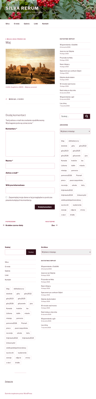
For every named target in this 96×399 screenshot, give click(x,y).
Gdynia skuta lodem (67, 77)
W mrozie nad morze (67, 84)
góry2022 (82, 146)
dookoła (64, 146)
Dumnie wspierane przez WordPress (18, 393)
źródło (72, 215)
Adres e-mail (12, 173)
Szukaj (7, 247)
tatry (83, 185)
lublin (73, 165)
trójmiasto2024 (67, 195)
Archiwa (44, 247)
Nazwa (9, 161)
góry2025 (76, 151)
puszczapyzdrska (76, 180)
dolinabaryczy (74, 141)
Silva (7, 24)
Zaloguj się (9, 381)
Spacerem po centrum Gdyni (70, 71)
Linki (36, 24)
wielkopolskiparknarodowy (71, 200)
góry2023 (64, 151)
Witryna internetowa (15, 185)
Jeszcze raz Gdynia (67, 51)
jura (86, 156)
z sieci (21, 99)
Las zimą (63, 103)
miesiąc (13, 99)
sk (24, 39)
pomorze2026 (66, 175)
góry (73, 146)
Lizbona (64, 165)
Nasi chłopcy (65, 64)
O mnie (16, 24)
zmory (82, 210)
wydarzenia (77, 205)
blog (62, 141)
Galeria (27, 24)
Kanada (64, 161)
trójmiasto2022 (67, 190)
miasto (82, 165)
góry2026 (64, 156)
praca (63, 180)
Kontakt (45, 24)
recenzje (64, 185)
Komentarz (11, 129)
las (82, 161)
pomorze (74, 170)
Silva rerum (22, 8)
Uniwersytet (81, 195)
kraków (74, 161)
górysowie (76, 156)
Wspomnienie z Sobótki (69, 45)
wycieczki (64, 205)
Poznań (79, 175)
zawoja (63, 210)
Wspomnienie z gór (67, 97)
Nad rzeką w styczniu (68, 90)
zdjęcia (73, 210)
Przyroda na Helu (66, 58)
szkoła (74, 185)
